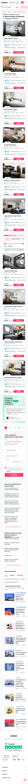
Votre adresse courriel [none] (12, 456)
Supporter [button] (4, 774)
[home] (4, 2)
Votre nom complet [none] (11, 450)
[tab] (7, 238)
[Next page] (22, 428)
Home (4, 11)
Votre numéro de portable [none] (17, 461)
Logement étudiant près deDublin (11, 578)
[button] (16, 2)
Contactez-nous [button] (6, 777)
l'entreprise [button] (5, 767)
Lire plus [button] (16, 413)
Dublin (14, 11)
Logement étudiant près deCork (11, 581)
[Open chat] (25, 781)
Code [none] (7, 459)
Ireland (9, 11)
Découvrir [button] (4, 770)
